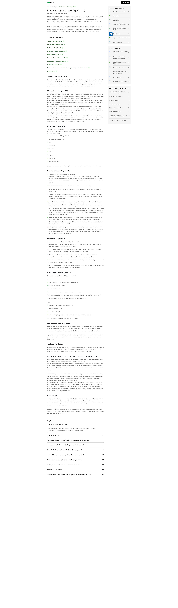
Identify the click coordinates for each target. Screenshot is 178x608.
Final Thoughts (51, 71)
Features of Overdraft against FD (56, 51)
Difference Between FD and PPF (117, 120)
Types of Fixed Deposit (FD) (116, 96)
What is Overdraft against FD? (55, 44)
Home (48, 6)
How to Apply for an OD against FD (56, 58)
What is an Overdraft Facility (54, 41)
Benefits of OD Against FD (54, 54)
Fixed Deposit (54, 6)
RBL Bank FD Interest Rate (120, 67)
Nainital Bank (116, 20)
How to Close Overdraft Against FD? (56, 61)
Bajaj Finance (116, 34)
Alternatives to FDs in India (116, 107)
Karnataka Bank (117, 42)
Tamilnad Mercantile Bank (119, 24)
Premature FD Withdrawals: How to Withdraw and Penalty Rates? (118, 115)
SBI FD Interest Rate (118, 77)
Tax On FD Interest (114, 100)
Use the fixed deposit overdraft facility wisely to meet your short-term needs (67, 68)
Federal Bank (116, 16)
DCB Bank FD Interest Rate (120, 81)
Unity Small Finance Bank (119, 11)
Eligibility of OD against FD (54, 48)
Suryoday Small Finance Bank (119, 29)
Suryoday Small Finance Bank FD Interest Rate (119, 57)
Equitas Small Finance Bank (120, 38)
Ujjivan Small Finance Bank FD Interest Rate (120, 72)
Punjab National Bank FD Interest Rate (119, 62)
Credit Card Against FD (53, 64)
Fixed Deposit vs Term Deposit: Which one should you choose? (117, 92)
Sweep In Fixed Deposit (115, 111)
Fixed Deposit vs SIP (114, 104)
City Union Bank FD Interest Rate (120, 52)
